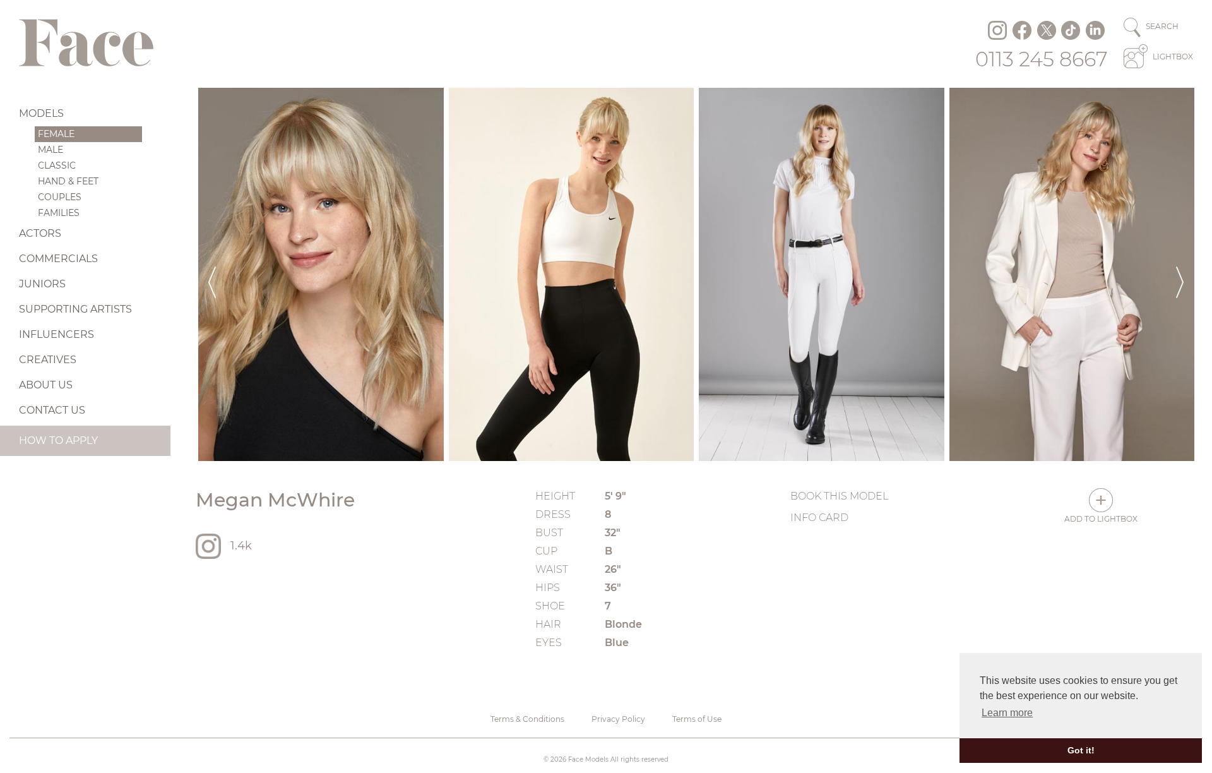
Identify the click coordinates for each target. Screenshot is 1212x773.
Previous (212, 274)
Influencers (56, 334)
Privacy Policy (618, 719)
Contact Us (52, 410)
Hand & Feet (68, 181)
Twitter (1046, 30)
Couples (59, 197)
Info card (819, 518)
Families (59, 213)
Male (50, 149)
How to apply (58, 440)
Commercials (58, 259)
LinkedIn (1095, 30)
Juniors (42, 284)
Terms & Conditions (527, 719)
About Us (46, 385)
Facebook (1022, 30)
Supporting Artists (75, 309)
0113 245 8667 (1041, 59)
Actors (40, 233)
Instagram (997, 30)
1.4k (241, 546)
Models (41, 113)
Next (1179, 274)
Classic (57, 165)
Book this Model (839, 496)
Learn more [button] (1007, 712)
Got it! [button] (1081, 750)
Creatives (47, 360)
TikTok (1070, 30)
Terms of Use (697, 719)
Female (56, 134)
